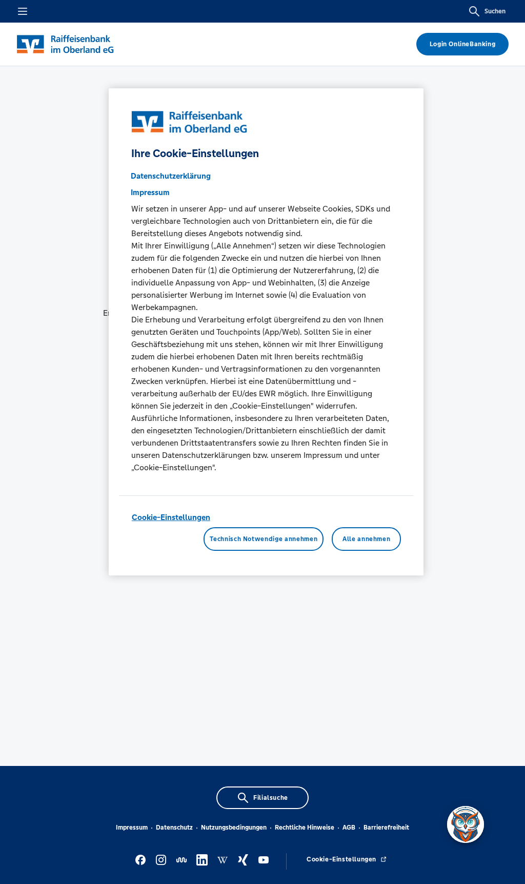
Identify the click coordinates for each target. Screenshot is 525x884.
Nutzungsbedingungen (234, 827)
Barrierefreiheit (386, 827)
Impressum (132, 827)
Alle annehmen (366, 539)
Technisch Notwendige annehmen (263, 539)
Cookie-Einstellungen (171, 517)
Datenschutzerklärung (171, 176)
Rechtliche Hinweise (304, 827)
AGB (348, 827)
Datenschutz (174, 827)
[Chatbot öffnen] (465, 824)
